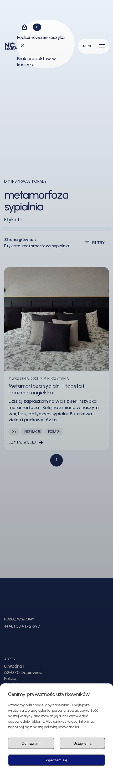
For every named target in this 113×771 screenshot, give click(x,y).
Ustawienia (82, 743)
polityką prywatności (61, 727)
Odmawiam (31, 743)
